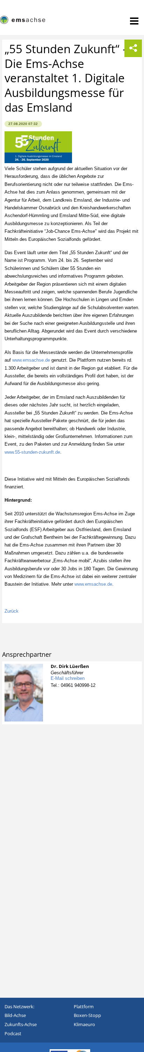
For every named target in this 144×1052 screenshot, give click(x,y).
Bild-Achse (15, 1015)
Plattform (84, 1006)
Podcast (13, 1033)
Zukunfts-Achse (21, 1024)
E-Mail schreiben (68, 678)
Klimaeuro (84, 1024)
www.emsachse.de (31, 360)
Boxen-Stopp (87, 1015)
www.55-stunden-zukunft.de (32, 452)
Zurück (12, 611)
